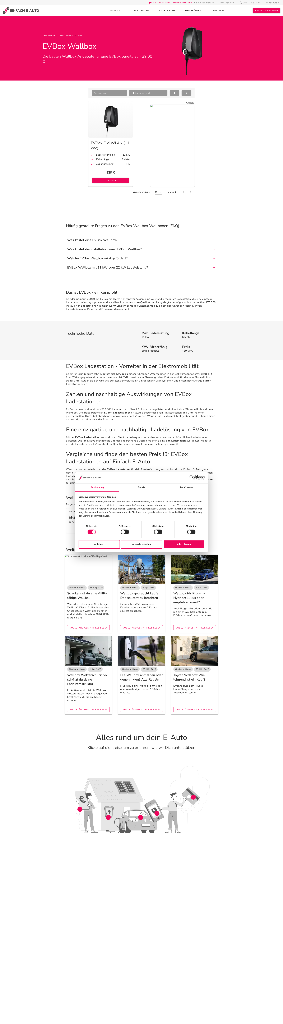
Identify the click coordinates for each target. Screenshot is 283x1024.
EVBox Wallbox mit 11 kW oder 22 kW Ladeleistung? (107, 267)
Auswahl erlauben (141, 544)
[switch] (125, 532)
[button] (148, 93)
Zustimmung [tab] (97, 487)
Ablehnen (99, 544)
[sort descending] (186, 93)
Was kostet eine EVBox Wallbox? (92, 240)
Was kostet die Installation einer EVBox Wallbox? (104, 249)
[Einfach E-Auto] (20, 10)
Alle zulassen (184, 544)
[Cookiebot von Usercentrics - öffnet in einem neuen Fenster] (192, 477)
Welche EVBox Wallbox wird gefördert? (97, 258)
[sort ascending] (174, 93)
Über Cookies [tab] (186, 487)
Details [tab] (141, 487)
